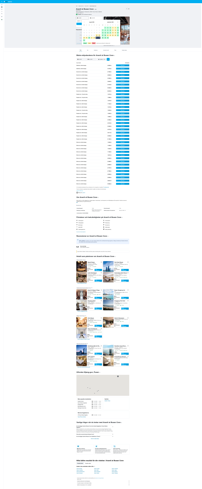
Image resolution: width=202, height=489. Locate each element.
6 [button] (91, 30)
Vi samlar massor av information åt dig (84, 483)
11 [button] (86, 32)
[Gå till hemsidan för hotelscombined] (8, 1)
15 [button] (96, 32)
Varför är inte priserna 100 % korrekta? (84, 484)
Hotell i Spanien (115, 471)
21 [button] (94, 35)
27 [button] (91, 37)
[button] (2, 1)
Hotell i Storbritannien (81, 471)
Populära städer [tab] (88, 463)
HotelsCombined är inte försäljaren (83, 481)
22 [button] (96, 35)
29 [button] (96, 37)
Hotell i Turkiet (96, 468)
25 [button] (86, 37)
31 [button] (84, 40)
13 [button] (91, 32)
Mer (77, 202)
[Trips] (1, 17)
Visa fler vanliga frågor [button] (95, 438)
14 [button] (94, 32)
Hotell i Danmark (80, 473)
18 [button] (86, 35)
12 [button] (89, 32)
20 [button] (91, 35)
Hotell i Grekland (97, 471)
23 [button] (99, 35)
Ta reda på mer (106, 187)
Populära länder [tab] (80, 463)
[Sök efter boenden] (1, 7)
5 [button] (115, 27)
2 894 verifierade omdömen (86, 14)
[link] (82, 283)
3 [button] (110, 27)
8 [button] (105, 30)
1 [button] (105, 27)
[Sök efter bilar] (1, 9)
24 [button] (84, 37)
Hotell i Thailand (115, 473)
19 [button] (89, 35)
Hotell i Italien (96, 473)
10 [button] (84, 32)
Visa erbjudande (97, 270)
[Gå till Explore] (1, 14)
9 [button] (99, 30)
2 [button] (99, 27)
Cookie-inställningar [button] (79, 190)
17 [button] (84, 35)
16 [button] (99, 32)
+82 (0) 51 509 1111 (80, 13)
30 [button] (99, 37)
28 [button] (94, 37)
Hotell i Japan (114, 470)
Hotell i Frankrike (80, 470)
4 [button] (86, 30)
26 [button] (89, 37)
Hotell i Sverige (79, 468)
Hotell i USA (96, 470)
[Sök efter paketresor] (1, 11)
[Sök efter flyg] (1, 5)
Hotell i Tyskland (115, 468)
